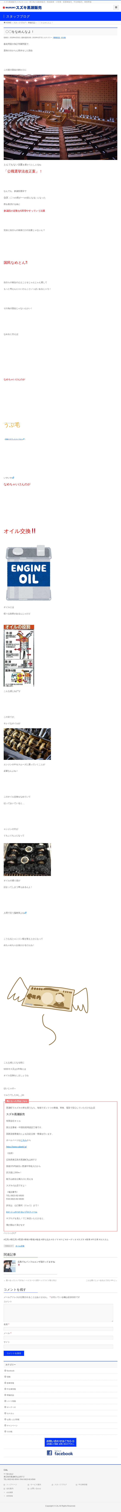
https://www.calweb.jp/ (16, 1147)
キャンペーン (12, 1426)
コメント (8, 1301)
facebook (10, 1371)
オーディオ (11, 1407)
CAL (57, 1506)
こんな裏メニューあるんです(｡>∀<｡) (101, 1280)
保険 (8, 1377)
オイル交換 (19, 1246)
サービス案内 (35, 1485)
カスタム (10, 1413)
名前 (6, 1324)
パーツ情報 (11, 1401)
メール (7, 1333)
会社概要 (9, 1492)
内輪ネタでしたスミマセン (14, 439)
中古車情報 (11, 1389)
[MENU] (116, 7)
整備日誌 (56, 37)
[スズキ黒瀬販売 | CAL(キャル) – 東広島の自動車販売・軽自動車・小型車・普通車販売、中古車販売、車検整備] (22, 9)
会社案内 (9, 1489)
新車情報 (10, 1383)
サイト (7, 1342)
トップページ (11, 1485)
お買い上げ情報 (13, 1419)
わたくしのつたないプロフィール (21, 1212)
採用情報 (9, 1496)
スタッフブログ (60, 1485)
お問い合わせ (35, 1489)
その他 (63, 37)
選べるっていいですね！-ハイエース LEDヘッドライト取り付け (30, 1280)
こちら (24, 1140)
